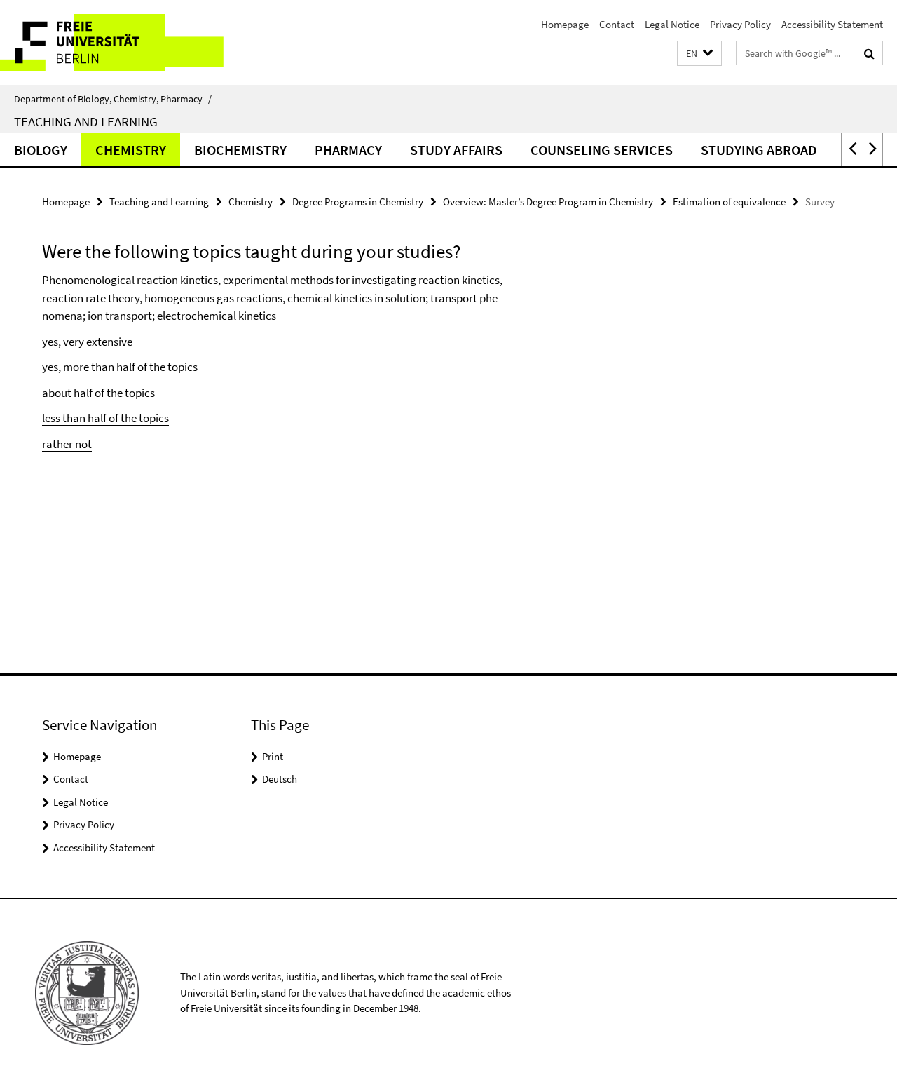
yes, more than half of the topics (120, 366)
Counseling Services (601, 149)
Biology (40, 149)
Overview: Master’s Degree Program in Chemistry (548, 201)
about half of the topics (98, 392)
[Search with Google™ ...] (869, 53)
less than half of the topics (105, 418)
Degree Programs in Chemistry (357, 201)
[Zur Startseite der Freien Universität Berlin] (117, 42)
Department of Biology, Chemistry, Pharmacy (113, 99)
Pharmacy (348, 149)
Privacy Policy (740, 24)
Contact (616, 24)
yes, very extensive (87, 341)
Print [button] (272, 756)
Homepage (565, 24)
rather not (67, 444)
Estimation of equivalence (729, 201)
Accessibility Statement (832, 24)
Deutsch (279, 778)
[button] (699, 54)
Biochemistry (240, 149)
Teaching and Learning (86, 121)
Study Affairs (456, 149)
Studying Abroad (759, 149)
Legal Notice (672, 24)
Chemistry (130, 149)
